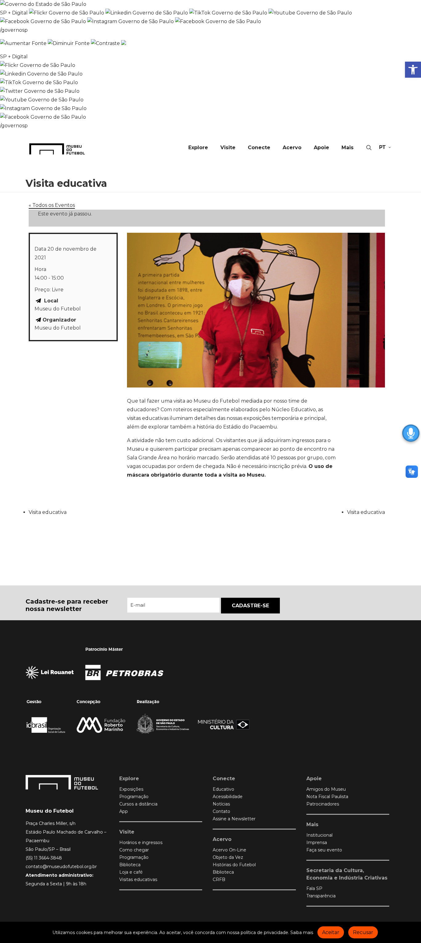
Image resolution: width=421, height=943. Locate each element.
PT (382, 147)
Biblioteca (130, 864)
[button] (413, 70)
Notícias (221, 804)
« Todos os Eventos (52, 205)
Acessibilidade (228, 796)
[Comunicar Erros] (123, 43)
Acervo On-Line (229, 850)
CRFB (219, 879)
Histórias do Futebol (234, 864)
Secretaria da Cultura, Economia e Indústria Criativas (346, 874)
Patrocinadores (322, 804)
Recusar (363, 932)
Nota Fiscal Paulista (327, 796)
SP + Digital (14, 13)
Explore (129, 778)
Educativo (223, 789)
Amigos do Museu (326, 789)
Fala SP (314, 888)
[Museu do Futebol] (57, 148)
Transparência (321, 896)
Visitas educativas (138, 879)
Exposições (131, 789)
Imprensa (316, 842)
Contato (221, 811)
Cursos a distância (138, 804)
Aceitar (330, 932)
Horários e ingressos (140, 842)
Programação (134, 796)
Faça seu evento (324, 850)
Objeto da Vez (228, 857)
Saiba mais (301, 932)
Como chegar (134, 850)
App (123, 811)
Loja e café (131, 872)
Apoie (314, 778)
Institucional (319, 835)
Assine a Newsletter (234, 819)
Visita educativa (48, 512)
